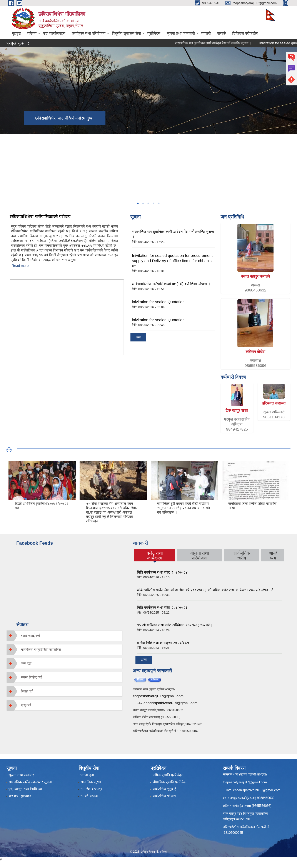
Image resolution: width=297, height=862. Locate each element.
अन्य (138, 337)
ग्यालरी (206, 33)
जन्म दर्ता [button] (26, 663)
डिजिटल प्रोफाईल (245, 33)
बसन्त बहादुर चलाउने (255, 276)
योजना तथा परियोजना (199, 555)
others (156, 679)
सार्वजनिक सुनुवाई (164, 789)
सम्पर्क (221, 33)
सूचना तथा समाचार (21, 775)
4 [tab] (153, 203)
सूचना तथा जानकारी (181, 33)
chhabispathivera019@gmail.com (170, 703)
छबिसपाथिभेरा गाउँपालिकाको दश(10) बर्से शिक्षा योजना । (171, 284)
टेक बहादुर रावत (237, 410)
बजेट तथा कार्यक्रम (155, 555)
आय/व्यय (273, 555)
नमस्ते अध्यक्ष (89, 796)
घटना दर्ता (87, 775)
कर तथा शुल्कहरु (19, 796)
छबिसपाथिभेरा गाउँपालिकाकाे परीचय (40, 216)
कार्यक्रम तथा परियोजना (88, 33)
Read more (20, 266)
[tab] (64, 636)
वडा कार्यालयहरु (54, 33)
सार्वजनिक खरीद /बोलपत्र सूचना (30, 782)
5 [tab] (158, 203)
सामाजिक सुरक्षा (90, 782)
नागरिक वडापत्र (91, 789)
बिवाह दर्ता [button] (27, 691)
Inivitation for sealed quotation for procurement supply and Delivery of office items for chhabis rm (172, 260)
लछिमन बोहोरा (255, 351)
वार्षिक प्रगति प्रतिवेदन (168, 775)
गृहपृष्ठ (16, 33)
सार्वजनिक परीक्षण (164, 796)
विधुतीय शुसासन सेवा (126, 33)
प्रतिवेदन (153, 33)
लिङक (140, 679)
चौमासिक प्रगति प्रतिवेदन (170, 782)
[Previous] (4, 155)
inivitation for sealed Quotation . (159, 302)
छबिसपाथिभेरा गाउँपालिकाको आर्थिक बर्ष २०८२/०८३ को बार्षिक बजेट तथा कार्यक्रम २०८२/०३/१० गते (205, 590)
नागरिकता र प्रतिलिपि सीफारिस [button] (41, 649)
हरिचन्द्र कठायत (273, 403)
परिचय (32, 33)
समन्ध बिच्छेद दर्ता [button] (31, 677)
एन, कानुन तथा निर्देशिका (25, 789)
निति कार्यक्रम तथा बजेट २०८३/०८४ (162, 572)
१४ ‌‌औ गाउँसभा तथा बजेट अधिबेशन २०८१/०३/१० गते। (175, 625)
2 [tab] (143, 203)
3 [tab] (148, 203)
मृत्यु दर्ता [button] (26, 705)
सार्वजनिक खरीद (241, 555)
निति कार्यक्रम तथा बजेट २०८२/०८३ (162, 608)
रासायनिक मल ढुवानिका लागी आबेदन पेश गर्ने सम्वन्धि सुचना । (198, 43)
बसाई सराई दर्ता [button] (30, 635)
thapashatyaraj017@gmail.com (158, 696)
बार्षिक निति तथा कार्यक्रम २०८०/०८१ (163, 643)
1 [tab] (137, 203)
